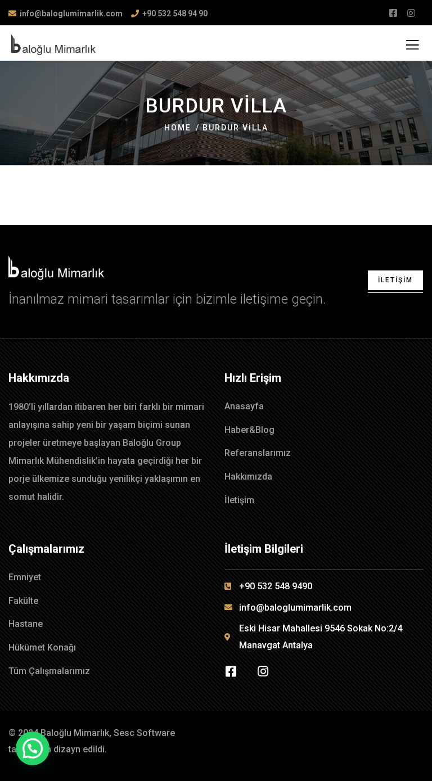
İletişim (395, 280)
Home (177, 127)
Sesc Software (144, 733)
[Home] (56, 268)
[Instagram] (262, 671)
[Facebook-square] (230, 671)
